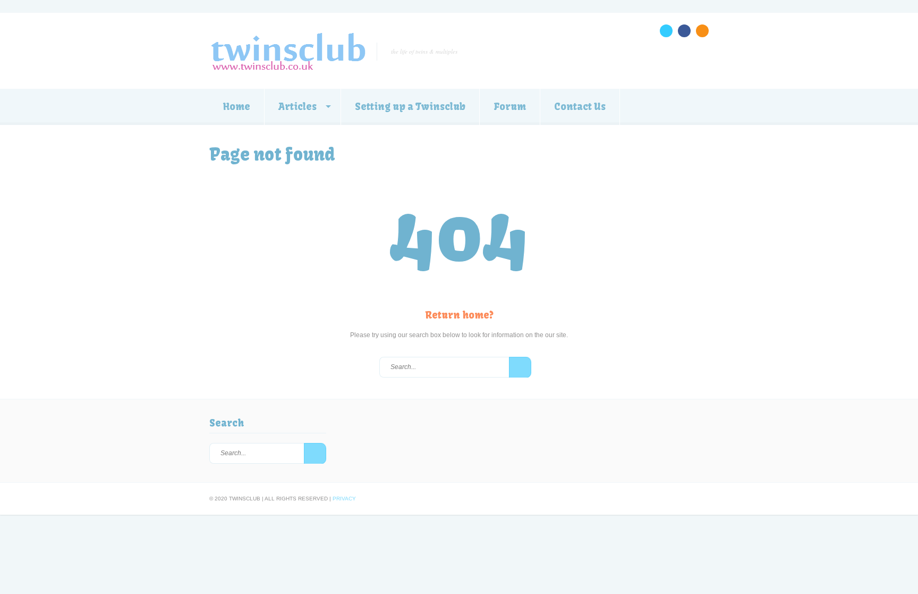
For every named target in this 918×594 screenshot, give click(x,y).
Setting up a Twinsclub (410, 107)
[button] (520, 367)
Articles (297, 107)
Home (236, 107)
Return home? (459, 315)
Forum (510, 107)
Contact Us (580, 107)
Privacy (344, 498)
